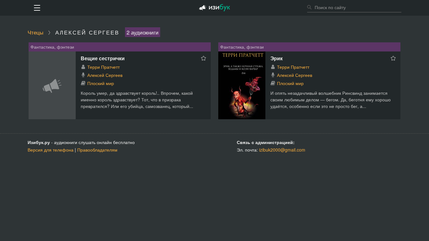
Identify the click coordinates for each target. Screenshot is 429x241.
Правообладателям (97, 150)
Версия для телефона (50, 150)
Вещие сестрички (103, 58)
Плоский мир (100, 83)
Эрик (276, 58)
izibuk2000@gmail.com (282, 150)
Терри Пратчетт (103, 67)
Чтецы (35, 32)
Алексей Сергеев (104, 75)
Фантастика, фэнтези (52, 47)
